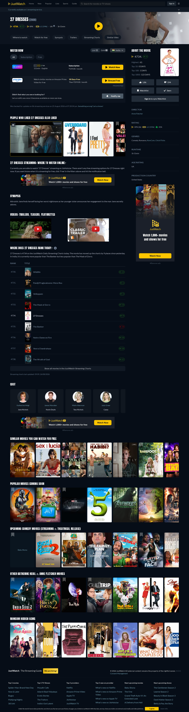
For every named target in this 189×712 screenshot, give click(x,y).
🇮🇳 (116, 50)
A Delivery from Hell (133, 702)
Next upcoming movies (134, 683)
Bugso (11, 695)
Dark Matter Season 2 (163, 699)
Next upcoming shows (163, 683)
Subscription (26, 57)
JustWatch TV (72, 703)
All (13, 57)
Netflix (69, 687)
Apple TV (70, 695)
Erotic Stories (43, 695)
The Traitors (42, 699)
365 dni (11, 703)
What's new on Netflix (105, 687)
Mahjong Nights (15, 699)
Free (40, 57)
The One (128, 691)
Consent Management (119, 673)
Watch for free (40, 37)
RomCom (151, 140)
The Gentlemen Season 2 (165, 687)
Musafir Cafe (43, 687)
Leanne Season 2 (161, 691)
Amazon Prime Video (75, 691)
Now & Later (13, 691)
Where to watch (20, 37)
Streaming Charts (92, 37)
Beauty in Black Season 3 (164, 695)
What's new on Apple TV (106, 698)
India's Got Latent (45, 703)
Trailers (73, 37)
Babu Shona (130, 687)
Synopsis (59, 37)
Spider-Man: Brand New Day (21, 687)
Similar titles (112, 37)
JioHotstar (71, 699)
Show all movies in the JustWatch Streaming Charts (67, 368)
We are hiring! (50, 671)
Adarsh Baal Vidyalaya (47, 691)
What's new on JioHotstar (107, 702)
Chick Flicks (160, 140)
